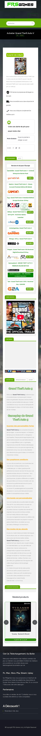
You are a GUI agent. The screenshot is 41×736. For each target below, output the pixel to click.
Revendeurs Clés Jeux (11, 711)
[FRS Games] (20, 4)
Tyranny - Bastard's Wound (20, 634)
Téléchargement (10, 158)
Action (21, 35)
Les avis (31, 379)
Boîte (19, 158)
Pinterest (19, 148)
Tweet (16, 148)
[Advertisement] (20, 355)
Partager (13, 148)
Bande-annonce (10, 297)
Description (9, 379)
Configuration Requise (12, 586)
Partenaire (9, 339)
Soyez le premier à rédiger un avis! (24, 138)
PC (17, 35)
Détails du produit (21, 379)
